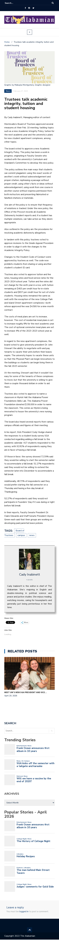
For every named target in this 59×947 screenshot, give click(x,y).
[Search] (53, 3)
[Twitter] (33, 8)
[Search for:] (13, 3)
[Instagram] (29, 8)
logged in (23, 911)
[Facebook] (25, 8)
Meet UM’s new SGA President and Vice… (25, 692)
